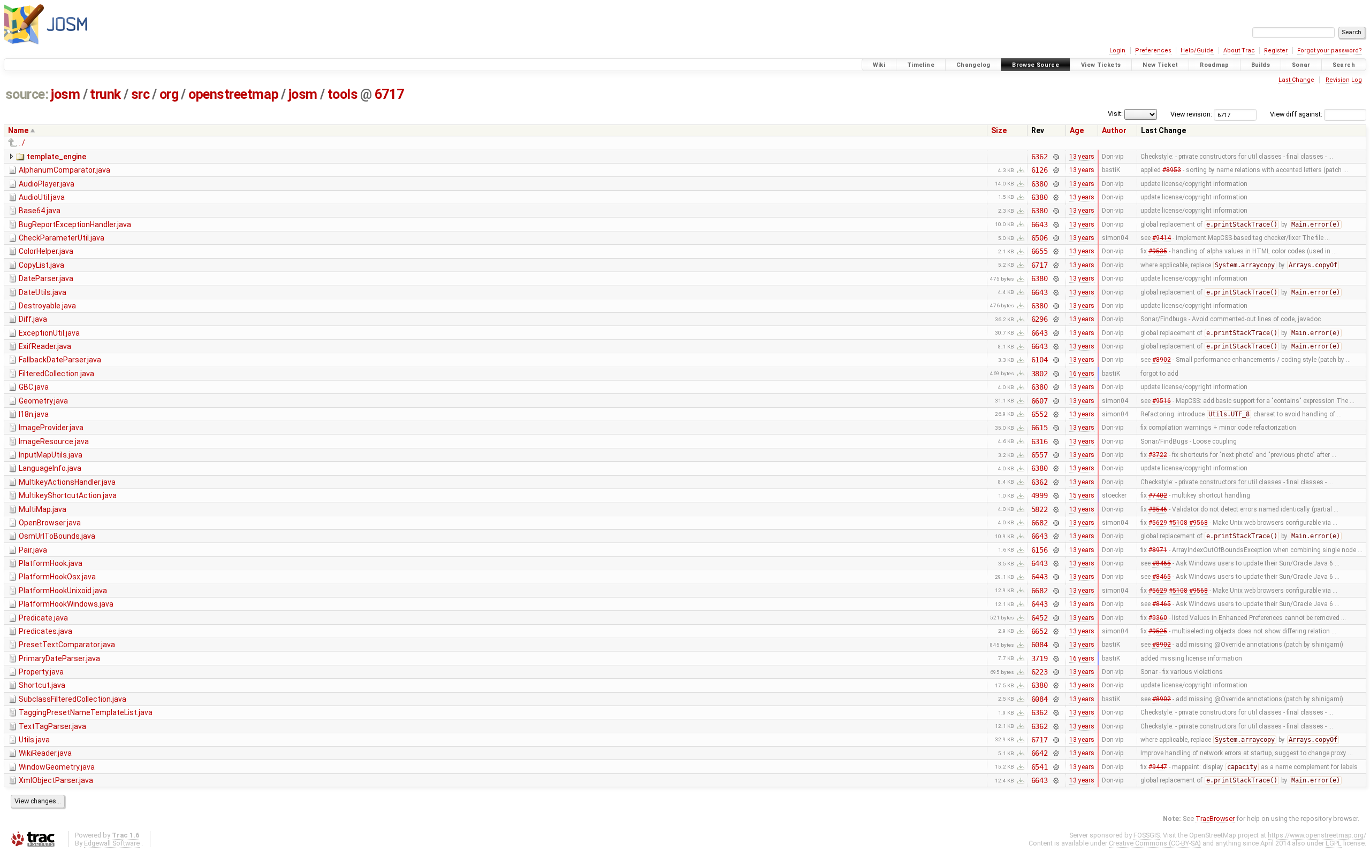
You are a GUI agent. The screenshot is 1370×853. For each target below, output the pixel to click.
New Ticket (1160, 64)
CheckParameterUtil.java (61, 238)
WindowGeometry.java (57, 767)
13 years (1081, 156)
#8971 (1157, 550)
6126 (1039, 170)
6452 (1039, 618)
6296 (1039, 319)
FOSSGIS (1146, 835)
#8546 (1157, 509)
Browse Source (1035, 64)
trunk (105, 94)
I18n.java (34, 414)
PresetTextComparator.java (67, 644)
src (140, 94)
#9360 (1157, 618)
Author (1114, 130)
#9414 (1161, 238)
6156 (1039, 550)
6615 (1039, 427)
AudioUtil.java (42, 197)
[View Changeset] (1055, 156)
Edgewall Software (112, 843)
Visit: (1115, 114)
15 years (1081, 495)
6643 (1039, 224)
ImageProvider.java (51, 427)
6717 (389, 94)
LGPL (1334, 843)
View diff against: (1297, 114)
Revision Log (1344, 79)
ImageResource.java (54, 441)
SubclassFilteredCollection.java (72, 699)
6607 (1039, 401)
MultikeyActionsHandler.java (67, 482)
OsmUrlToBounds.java (57, 536)
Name (18, 130)
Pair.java (33, 550)
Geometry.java (43, 401)
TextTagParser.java (52, 726)
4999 (1039, 495)
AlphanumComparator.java (64, 170)
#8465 (1161, 563)
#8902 (1161, 359)
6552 (1039, 414)
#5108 (1178, 522)
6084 (1039, 644)
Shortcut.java (42, 685)
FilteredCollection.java (56, 373)
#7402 (1157, 495)
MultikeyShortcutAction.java (68, 495)
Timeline (920, 64)
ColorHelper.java (46, 251)
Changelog (973, 64)
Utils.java (34, 739)
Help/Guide (1197, 50)
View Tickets (1101, 64)
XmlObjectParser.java (56, 780)
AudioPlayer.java (46, 184)
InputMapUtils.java (50, 455)
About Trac (1239, 50)
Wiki (879, 64)
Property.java (41, 672)
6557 (1039, 455)
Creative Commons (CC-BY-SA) (1155, 843)
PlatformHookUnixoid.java (63, 590)
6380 (1039, 184)
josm (65, 94)
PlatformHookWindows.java (66, 604)
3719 (1039, 658)
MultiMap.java (42, 509)
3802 (1039, 373)
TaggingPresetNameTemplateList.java (86, 712)
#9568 (1198, 522)
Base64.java (39, 210)
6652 (1039, 631)
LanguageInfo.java (50, 468)
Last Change (1296, 79)
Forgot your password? (1329, 50)
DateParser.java (46, 278)
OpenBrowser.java (50, 522)
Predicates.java (45, 631)
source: (27, 94)
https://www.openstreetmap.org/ (1317, 835)
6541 (1039, 767)
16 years (1081, 373)
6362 (1039, 156)
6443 (1039, 563)
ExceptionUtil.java (49, 333)
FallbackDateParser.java (60, 359)
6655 (1039, 251)
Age (1077, 130)
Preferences (1153, 50)
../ (22, 142)
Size (999, 130)
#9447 (1157, 767)
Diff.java (33, 319)
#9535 (1157, 251)
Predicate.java (43, 618)
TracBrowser (1215, 819)
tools (343, 94)
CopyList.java (41, 265)
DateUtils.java (42, 292)
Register (1276, 50)
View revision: (1191, 114)
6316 (1039, 441)
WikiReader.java (45, 753)
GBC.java (34, 387)
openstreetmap (233, 94)
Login (1117, 50)
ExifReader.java (45, 346)
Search (1344, 64)
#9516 (1161, 401)
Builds (1260, 64)
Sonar (1301, 64)
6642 (1039, 753)
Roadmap (1214, 64)
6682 (1039, 522)
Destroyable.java (47, 305)
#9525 (1157, 631)
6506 (1039, 238)
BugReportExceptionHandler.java (75, 224)
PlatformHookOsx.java (57, 576)
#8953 (1171, 170)
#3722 (1157, 455)
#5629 (1157, 522)
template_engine (56, 156)
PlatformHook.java (50, 563)
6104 (1039, 359)
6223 (1039, 672)
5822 (1039, 509)
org (169, 94)
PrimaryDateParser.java (59, 658)
